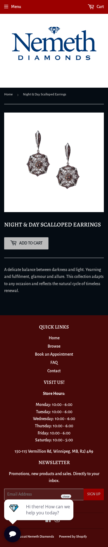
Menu (16, 6)
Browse (54, 346)
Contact (54, 371)
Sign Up (93, 494)
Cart (100, 6)
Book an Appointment (54, 354)
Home (8, 94)
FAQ (54, 362)
